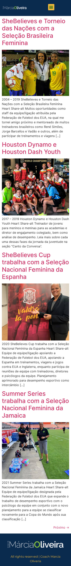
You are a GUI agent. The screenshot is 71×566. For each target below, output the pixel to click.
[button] (51, 7)
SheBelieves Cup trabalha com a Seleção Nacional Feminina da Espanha (35, 265)
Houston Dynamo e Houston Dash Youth (31, 148)
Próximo (61, 527)
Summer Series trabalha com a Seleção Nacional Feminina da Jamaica (35, 404)
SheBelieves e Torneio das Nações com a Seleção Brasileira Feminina (33, 32)
